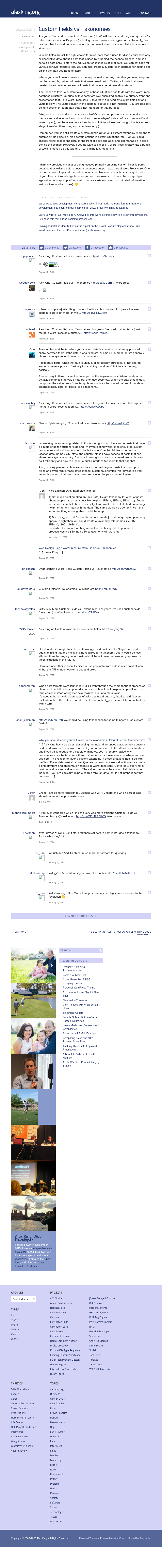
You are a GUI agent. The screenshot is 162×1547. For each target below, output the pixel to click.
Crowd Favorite (19, 1408)
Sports (53, 1507)
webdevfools (27, 282)
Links (53, 1450)
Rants (53, 1488)
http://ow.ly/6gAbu (113, 629)
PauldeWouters (25, 588)
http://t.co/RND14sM (94, 312)
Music (53, 1465)
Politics (54, 1479)
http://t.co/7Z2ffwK (88, 612)
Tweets (105, 13)
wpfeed (30, 329)
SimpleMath (96, 1345)
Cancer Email (57, 1398)
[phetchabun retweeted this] (56, 264)
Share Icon (95, 1336)
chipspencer (27, 256)
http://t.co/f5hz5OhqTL (121, 873)
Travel (53, 1516)
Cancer (15, 1394)
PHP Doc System (98, 1312)
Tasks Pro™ (95, 1355)
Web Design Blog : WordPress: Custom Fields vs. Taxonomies (77, 547)
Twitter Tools (96, 1364)
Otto (32, 349)
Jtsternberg (37, 873)
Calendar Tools (58, 1312)
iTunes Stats (57, 1374)
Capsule (54, 1317)
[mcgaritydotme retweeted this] (45, 291)
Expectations (18, 1413)
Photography (57, 1474)
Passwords (17, 1431)
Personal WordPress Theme (79, 987)
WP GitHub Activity (99, 1369)
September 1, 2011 (48, 782)
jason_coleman (25, 719)
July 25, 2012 (45, 802)
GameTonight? (58, 1364)
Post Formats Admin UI (102, 1322)
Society (54, 1498)
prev (15, 965)
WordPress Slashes (22, 1446)
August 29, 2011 (46, 272)
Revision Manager (99, 1331)
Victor (31, 792)
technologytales (25, 608)
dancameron (27, 685)
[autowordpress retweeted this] (45, 264)
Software (55, 1502)
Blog (74, 13)
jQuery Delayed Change (102, 1298)
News (53, 1469)
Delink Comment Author (63, 1341)
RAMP (92, 1326)
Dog (52, 1427)
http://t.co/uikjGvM (118, 423)
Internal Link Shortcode (63, 1369)
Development (25, 47)
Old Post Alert (97, 1303)
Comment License (60, 1336)
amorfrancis (27, 423)
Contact (145, 13)
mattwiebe (28, 649)
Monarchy (55, 1460)
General (54, 1436)
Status (14, 1320)
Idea (52, 1441)
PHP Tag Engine (98, 1317)
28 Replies (27, 36)
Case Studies (57, 1403)
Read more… (33, 1266)
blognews (29, 309)
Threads (93, 1359)
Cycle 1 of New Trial (74, 975)
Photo (14, 1324)
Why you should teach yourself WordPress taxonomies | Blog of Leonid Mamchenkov (92, 740)
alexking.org (25, 11)
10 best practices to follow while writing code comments (120, 933)
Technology (56, 1512)
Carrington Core (59, 1326)
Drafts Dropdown (59, 1345)
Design (54, 1417)
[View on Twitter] (149, 255)
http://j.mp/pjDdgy (106, 588)
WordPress (28, 51)
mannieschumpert (23, 812)
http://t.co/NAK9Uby (92, 406)
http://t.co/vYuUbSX (124, 568)
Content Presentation (23, 1403)
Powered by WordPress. (113, 1538)
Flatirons (19, 931)
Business (55, 1394)
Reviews (54, 1493)
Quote (14, 1339)
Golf (118, 13)
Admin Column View (61, 1303)
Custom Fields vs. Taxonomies (75, 28)
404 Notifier (56, 1298)
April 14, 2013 (45, 822)
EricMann (29, 832)
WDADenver (27, 629)
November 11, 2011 (58, 537)
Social (92, 1350)
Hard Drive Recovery (22, 1417)
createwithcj (27, 403)
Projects (89, 13)
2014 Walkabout (20, 1389)
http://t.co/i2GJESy (102, 282)
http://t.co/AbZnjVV (102, 256)
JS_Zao (40, 852)
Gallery (15, 1329)
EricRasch (28, 568)
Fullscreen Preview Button (65, 1359)
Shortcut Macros (98, 1341)
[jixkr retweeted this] (51, 264)
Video (14, 1334)
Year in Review (19, 1450)
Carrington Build (59, 1322)
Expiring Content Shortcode (65, 1355)
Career (15, 1398)
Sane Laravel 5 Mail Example (79, 1033)
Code (53, 1408)
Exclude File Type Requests (65, 1350)
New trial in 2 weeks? (75, 1000)
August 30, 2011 (46, 598)
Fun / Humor (57, 1431)
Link (13, 1315)
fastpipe (30, 443)
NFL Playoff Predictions (24, 1427)
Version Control (19, 1436)
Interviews (56, 1446)
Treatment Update (73, 1012)
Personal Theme (98, 1307)
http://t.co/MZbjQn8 (51, 719)
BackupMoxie (57, 1307)
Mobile (54, 1455)
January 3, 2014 (56, 882)
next (52, 965)
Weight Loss (18, 1441)
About (130, 13)
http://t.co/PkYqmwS (96, 332)
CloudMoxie (56, 1331)
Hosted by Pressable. (139, 1538)
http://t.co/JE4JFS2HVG (91, 816)
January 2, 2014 (46, 842)
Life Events (17, 1422)
